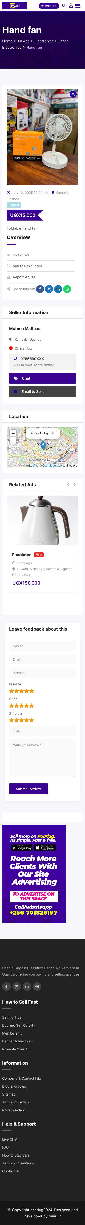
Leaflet (33, 465)
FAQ (5, 1147)
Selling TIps (11, 1017)
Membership (12, 1033)
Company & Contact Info (21, 1078)
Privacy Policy (13, 1110)
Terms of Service (16, 1102)
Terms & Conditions (18, 1163)
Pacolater (21, 554)
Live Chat (9, 1139)
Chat (25, 378)
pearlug (55, 1216)
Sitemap (8, 1094)
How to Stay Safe (16, 1155)
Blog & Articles (14, 1086)
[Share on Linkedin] (58, 289)
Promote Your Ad (16, 1049)
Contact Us (11, 1171)
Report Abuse (24, 277)
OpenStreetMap (52, 465)
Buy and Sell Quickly (18, 1025)
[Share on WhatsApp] (67, 289)
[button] (43, 446)
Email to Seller (33, 391)
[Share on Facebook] (40, 289)
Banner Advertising (17, 1041)
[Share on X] (49, 289)
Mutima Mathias (24, 328)
